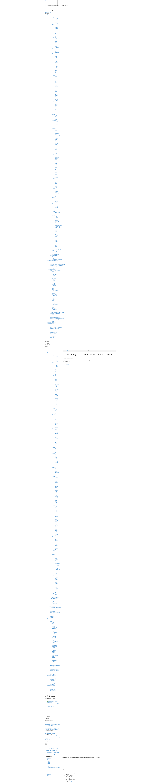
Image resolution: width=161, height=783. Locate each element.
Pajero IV (56, 134)
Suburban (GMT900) (59, 45)
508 (55, 176)
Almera (56, 138)
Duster (56, 179)
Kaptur (56, 182)
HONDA (53, 283)
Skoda (53, 188)
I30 (55, 80)
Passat (56, 242)
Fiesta (56, 57)
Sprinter (56, 124)
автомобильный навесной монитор (52, 749)
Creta (56, 76)
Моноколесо (52, 337)
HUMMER (54, 284)
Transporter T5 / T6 (59, 249)
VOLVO (53, 311)
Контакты (49, 758)
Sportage (56, 99)
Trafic (56, 187)
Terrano (56, 150)
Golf (55, 239)
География (49, 759)
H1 (55, 79)
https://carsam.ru (68, 756)
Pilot (55, 74)
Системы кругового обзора (55, 319)
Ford (53, 53)
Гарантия (49, 762)
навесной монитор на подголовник (53, 753)
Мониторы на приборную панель (56, 265)
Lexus (53, 108)
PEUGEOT (54, 299)
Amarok (56, 235)
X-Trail (56, 153)
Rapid (56, 192)
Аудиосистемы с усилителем (56, 327)
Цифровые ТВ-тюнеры (57, 259)
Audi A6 (56, 21)
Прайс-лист (49, 6)
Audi (53, 17)
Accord (56, 70)
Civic (56, 71)
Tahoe (56, 46)
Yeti (55, 196)
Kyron (56, 200)
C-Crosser (57, 50)
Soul (55, 98)
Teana (56, 149)
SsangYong (54, 197)
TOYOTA (54, 308)
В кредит (49, 761)
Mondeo (56, 63)
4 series (56, 28)
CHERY (53, 275)
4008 (56, 172)
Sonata (56, 86)
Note (56, 144)
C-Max (56, 55)
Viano (56, 125)
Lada (53, 101)
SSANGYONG (55, 304)
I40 (55, 81)
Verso (56, 231)
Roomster (57, 193)
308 (55, 169)
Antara (56, 155)
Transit (56, 65)
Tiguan (56, 245)
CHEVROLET (55, 276)
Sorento (56, 100)
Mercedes (54, 120)
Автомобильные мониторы (52, 260)
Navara (56, 143)
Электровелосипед (53, 332)
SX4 (55, 213)
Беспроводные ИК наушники (55, 266)
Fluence (56, 181)
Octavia (56, 191)
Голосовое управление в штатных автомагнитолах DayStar (52, 732)
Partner (56, 177)
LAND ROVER (55, 290)
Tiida (56, 152)
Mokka (56, 163)
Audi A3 (56, 18)
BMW (53, 24)
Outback (56, 208)
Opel (53, 154)
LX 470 (56, 111)
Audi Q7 (56, 22)
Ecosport (56, 66)
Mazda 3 (56, 118)
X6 (55, 36)
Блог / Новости (68, 350)
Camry (56, 219)
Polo (55, 244)
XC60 (56, 251)
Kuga (56, 67)
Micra (56, 140)
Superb (56, 195)
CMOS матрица (55, 316)
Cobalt (56, 41)
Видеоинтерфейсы (53, 255)
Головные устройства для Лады (51, 721)
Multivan (56, 241)
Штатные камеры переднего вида (57, 312)
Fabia (56, 190)
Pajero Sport (57, 135)
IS (55, 110)
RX (55, 113)
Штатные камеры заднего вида (56, 270)
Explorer (56, 56)
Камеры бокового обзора (55, 317)
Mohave (56, 92)
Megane (56, 184)
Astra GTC (57, 157)
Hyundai (53, 75)
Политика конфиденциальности (53, 767)
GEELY (53, 280)
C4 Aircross (57, 52)
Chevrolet (54, 37)
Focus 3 (56, 60)
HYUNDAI (54, 285)
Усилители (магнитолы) (54, 328)
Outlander (57, 133)
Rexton (56, 201)
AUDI (53, 271)
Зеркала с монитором (51, 322)
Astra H (56, 158)
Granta (56, 103)
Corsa (56, 161)
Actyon (56, 198)
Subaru (53, 203)
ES (55, 109)
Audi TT (56, 23)
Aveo (56, 38)
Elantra (56, 77)
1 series (56, 26)
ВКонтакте (49, 774)
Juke (56, 139)
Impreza (56, 206)
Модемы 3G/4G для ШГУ (57, 258)
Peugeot (54, 166)
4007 (56, 171)
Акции (48, 766)
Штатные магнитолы (54, 16)
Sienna (56, 230)
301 (55, 168)
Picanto (56, 95)
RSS (48, 775)
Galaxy (56, 62)
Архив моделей (53, 268)
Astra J (56, 159)
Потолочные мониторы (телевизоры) (57, 264)
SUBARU (54, 305)
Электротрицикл (53, 336)
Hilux (56, 222)
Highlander (57, 221)
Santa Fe (56, 84)
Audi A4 (56, 19)
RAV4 (56, 229)
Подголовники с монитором (55, 261)
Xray (56, 106)
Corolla (56, 220)
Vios (55, 232)
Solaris (56, 85)
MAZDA (53, 293)
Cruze (56, 42)
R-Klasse (56, 123)
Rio (55, 96)
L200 (56, 130)
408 (55, 173)
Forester (56, 205)
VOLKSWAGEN (55, 309)
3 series (56, 27)
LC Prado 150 (57, 227)
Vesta (56, 105)
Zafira (56, 164)
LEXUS (53, 292)
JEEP (53, 288)
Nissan (53, 137)
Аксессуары (52, 321)
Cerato (56, 91)
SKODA (53, 302)
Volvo (53, 250)
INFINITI (54, 287)
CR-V (56, 72)
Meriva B (56, 162)
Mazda (53, 114)
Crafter (56, 237)
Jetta (56, 240)
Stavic (56, 202)
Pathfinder (57, 145)
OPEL (53, 298)
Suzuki (53, 211)
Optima (56, 94)
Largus (56, 104)
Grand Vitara (57, 212)
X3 (55, 32)
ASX (55, 129)
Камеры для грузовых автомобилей (57, 318)
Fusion (56, 61)
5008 (56, 174)
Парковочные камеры (51, 269)
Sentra (56, 148)
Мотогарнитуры (53, 326)
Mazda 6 (56, 119)
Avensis (56, 217)
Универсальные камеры (55, 313)
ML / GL (56, 121)
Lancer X (56, 132)
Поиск (46, 10)
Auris (56, 216)
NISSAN (53, 297)
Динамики (52, 329)
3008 (56, 167)
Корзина (47, 348)
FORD (53, 279)
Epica (56, 43)
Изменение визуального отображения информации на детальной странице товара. (52, 737)
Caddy (56, 236)
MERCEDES (54, 294)
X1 (55, 31)
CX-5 (56, 115)
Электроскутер (53, 334)
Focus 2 (56, 58)
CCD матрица (55, 314)
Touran (56, 248)
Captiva (56, 40)
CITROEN (54, 278)
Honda (53, 69)
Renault (53, 178)
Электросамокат (53, 333)
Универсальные (55, 254)
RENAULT (54, 300)
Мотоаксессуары (50, 323)
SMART (53, 303)
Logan (56, 183)
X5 (55, 34)
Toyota (53, 215)
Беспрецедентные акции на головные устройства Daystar (52, 725)
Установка (49, 764)
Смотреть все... (48, 739)
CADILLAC (54, 274)
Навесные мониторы (54, 263)
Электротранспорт (51, 331)
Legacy (56, 207)
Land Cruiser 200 (58, 225)
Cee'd (56, 90)
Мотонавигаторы (53, 324)
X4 (55, 33)
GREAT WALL (55, 282)
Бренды (48, 763)
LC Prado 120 (57, 226)
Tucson (56, 87)
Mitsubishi (54, 128)
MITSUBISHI (54, 295)
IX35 (56, 82)
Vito (55, 126)
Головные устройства (51, 14)
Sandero (56, 186)
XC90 (56, 253)
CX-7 (56, 116)
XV (55, 210)
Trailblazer (57, 47)
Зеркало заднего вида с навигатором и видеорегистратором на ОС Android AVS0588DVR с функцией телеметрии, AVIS (54, 709)
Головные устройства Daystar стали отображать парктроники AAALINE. (52, 728)
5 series (56, 29)
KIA (53, 289)
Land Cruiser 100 (58, 224)
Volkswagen (54, 234)
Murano (56, 142)
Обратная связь (50, 8)
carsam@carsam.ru (72, 781)
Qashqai (56, 147)
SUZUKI (53, 307)
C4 (55, 51)
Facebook (49, 773)
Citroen (53, 48)
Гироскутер (52, 338)
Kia (52, 89)
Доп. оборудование (54, 256)
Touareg (56, 246)
